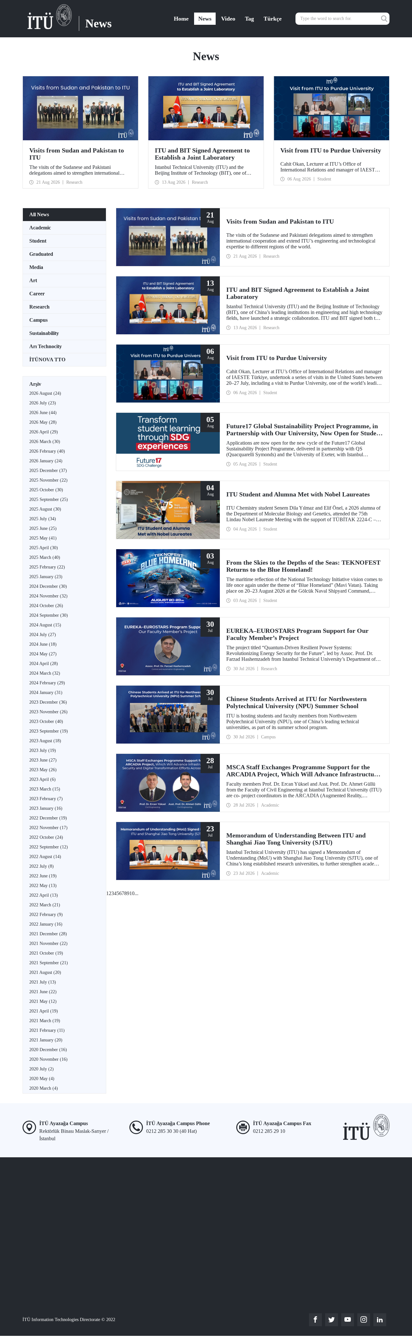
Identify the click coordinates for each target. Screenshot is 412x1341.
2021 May (43, 1001)
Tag (249, 18)
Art (33, 280)
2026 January (45, 460)
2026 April (43, 432)
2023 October (46, 721)
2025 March (44, 557)
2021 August (45, 972)
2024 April (43, 663)
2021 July (42, 982)
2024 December (48, 586)
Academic (40, 227)
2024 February (47, 682)
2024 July (42, 634)
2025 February (47, 567)
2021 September (48, 962)
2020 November (48, 1059)
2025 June (43, 528)
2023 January (45, 808)
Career (37, 293)
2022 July (41, 866)
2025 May (43, 538)
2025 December (48, 470)
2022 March (44, 904)
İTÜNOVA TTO (47, 359)
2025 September (48, 499)
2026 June (43, 412)
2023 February (46, 798)
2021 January (45, 1040)
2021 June (43, 991)
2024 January (45, 692)
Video (228, 18)
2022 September (48, 847)
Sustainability (44, 333)
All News (39, 214)
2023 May (43, 769)
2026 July (42, 403)
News (204, 18)
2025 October (46, 489)
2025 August (45, 509)
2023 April (42, 779)
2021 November (48, 943)
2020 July (41, 1069)
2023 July (42, 750)
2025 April (43, 547)
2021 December (48, 933)
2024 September (48, 615)
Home (181, 18)
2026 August (45, 393)
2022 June (43, 876)
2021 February (47, 1030)
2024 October (46, 605)
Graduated (41, 254)
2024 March (44, 673)
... (136, 893)
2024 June (43, 644)
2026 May (43, 422)
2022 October (46, 837)
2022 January (45, 924)
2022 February (46, 914)
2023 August (45, 740)
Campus (38, 320)
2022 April (43, 895)
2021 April (43, 1011)
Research (39, 307)
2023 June (43, 760)
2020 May (41, 1078)
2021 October (46, 953)
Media (36, 267)
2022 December (48, 818)
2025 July (42, 518)
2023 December (48, 702)
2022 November (48, 827)
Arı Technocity (45, 346)
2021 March (44, 1020)
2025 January (45, 576)
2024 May (43, 654)
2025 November (48, 480)
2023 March (44, 789)
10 (132, 893)
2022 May (43, 885)
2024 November (48, 596)
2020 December (48, 1049)
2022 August (45, 856)
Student (37, 241)
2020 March (43, 1088)
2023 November (48, 711)
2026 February (47, 451)
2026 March (44, 441)
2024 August (45, 625)
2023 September (48, 731)
